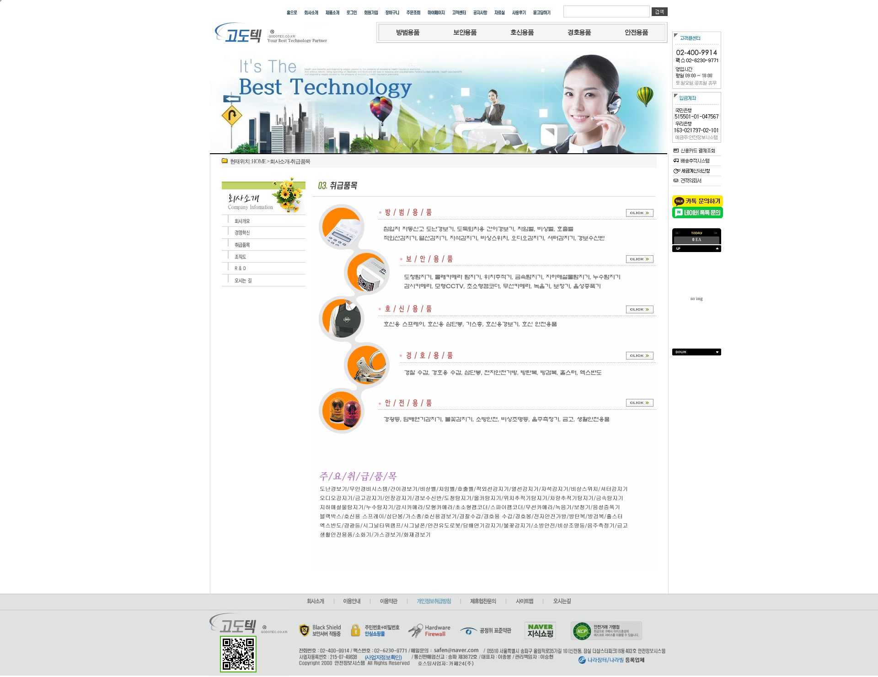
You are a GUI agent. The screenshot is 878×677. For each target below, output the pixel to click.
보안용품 (464, 32)
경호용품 (579, 32)
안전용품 (636, 32)
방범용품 (407, 32)
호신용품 (522, 32)
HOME (259, 161)
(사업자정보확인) (383, 657)
